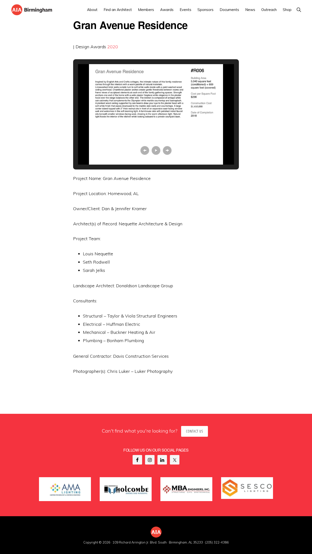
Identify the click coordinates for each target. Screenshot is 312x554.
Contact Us (194, 431)
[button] (298, 9)
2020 (112, 46)
